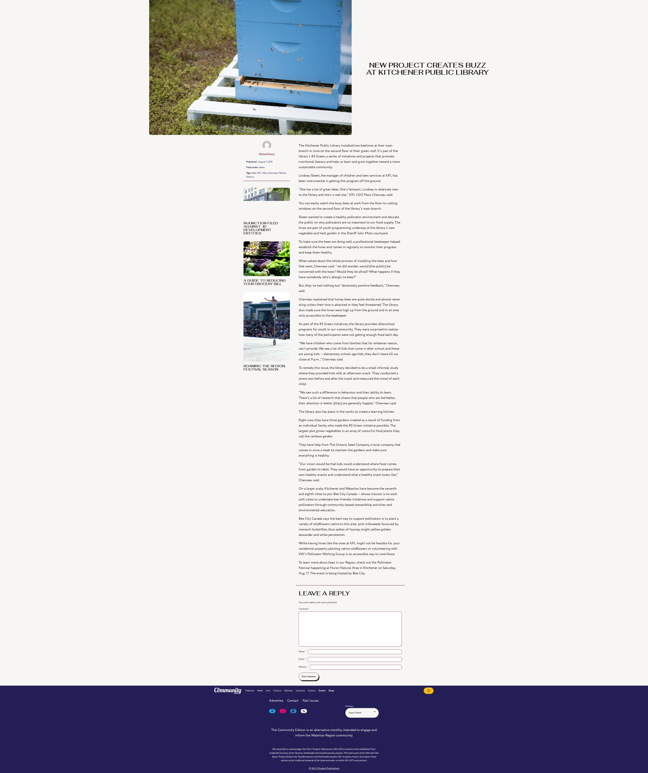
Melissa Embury (267, 154)
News (262, 167)
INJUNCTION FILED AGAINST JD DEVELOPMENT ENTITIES (261, 228)
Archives (349, 706)
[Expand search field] (429, 690)
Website (303, 666)
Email (302, 659)
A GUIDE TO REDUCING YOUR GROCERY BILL (265, 282)
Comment (304, 608)
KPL (259, 173)
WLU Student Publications (325, 768)
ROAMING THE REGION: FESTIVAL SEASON (264, 368)
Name (302, 651)
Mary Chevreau (270, 173)
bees (254, 173)
